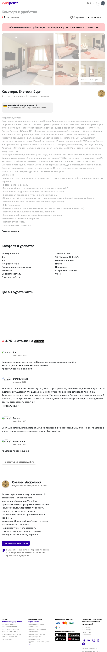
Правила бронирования (11, 634)
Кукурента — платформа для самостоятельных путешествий (92, 621)
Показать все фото (90, 79)
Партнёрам (86, 632)
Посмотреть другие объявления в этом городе (72, 27)
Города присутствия (36, 634)
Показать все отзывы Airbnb (18, 461)
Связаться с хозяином (15, 543)
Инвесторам (87, 635)
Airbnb (39, 341)
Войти (90, 3)
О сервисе (86, 627)
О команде (86, 630)
